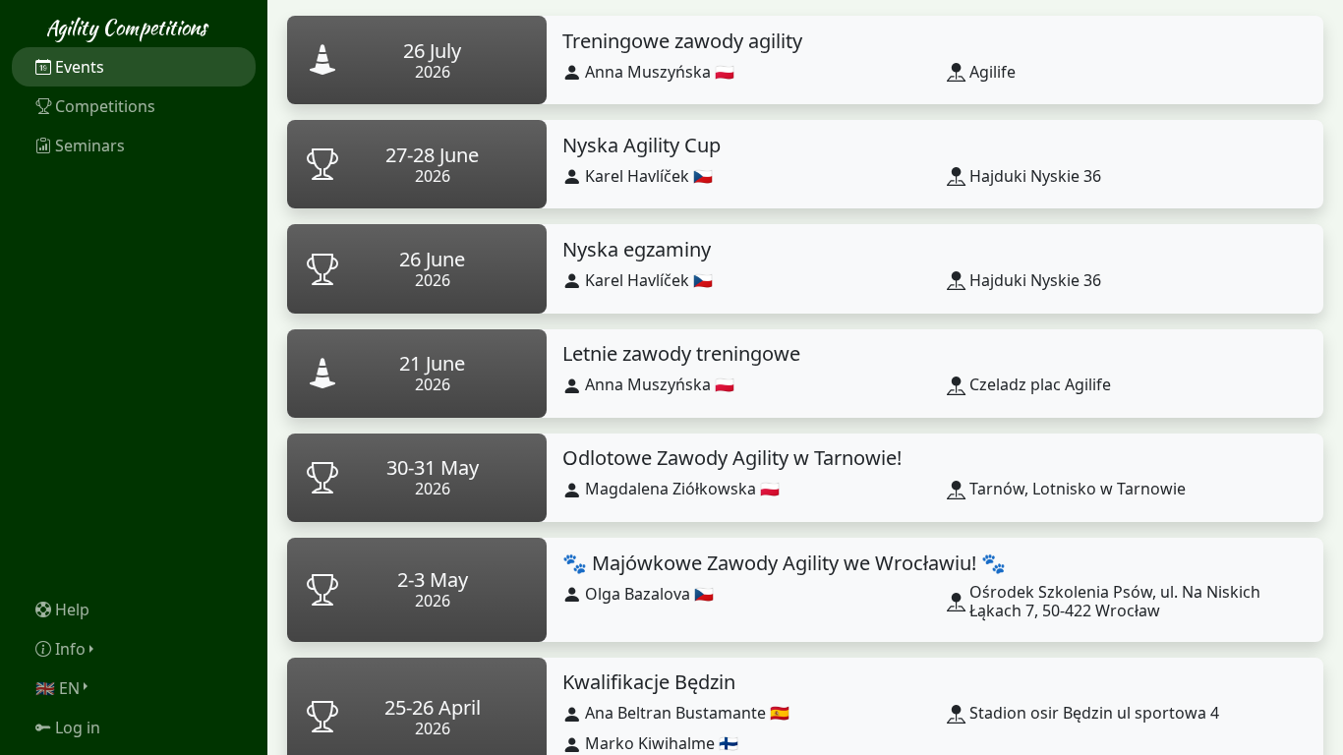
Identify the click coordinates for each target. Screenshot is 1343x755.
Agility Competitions (126, 27)
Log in (77, 727)
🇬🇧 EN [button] (57, 688)
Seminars (90, 145)
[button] (134, 648)
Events (79, 67)
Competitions (105, 106)
